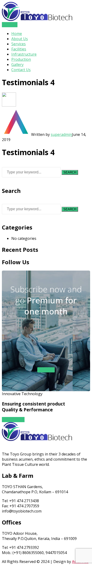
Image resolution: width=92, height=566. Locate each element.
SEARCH (69, 172)
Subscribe (46, 369)
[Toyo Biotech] (37, 19)
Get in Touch (13, 419)
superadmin (61, 134)
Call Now (9, 24)
